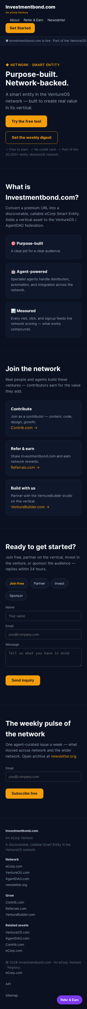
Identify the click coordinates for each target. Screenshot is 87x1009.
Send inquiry (23, 680)
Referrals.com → (25, 467)
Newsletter (56, 20)
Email (9, 626)
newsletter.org (63, 756)
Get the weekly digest (32, 137)
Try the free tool (26, 121)
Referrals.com (16, 908)
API (8, 984)
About (14, 20)
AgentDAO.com (17, 879)
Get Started (20, 28)
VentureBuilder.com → (30, 506)
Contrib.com (15, 902)
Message (12, 644)
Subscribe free (24, 793)
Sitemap (12, 995)
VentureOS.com (17, 872)
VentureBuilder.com (20, 914)
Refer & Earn (33, 20)
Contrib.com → (24, 427)
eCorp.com (14, 866)
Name (10, 607)
